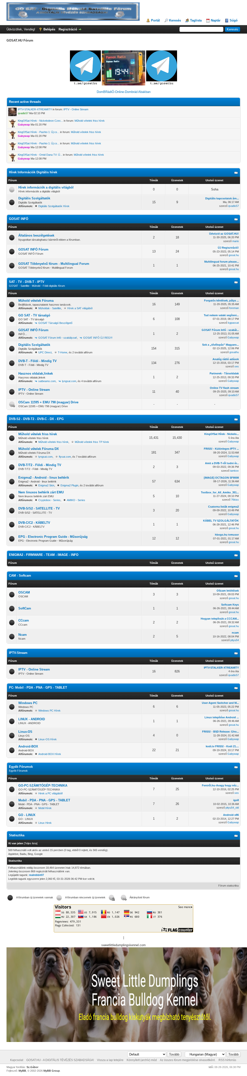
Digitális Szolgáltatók (34, 198)
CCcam (23, 620)
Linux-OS (25, 732)
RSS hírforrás (227, 1060)
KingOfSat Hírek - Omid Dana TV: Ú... (40, 154)
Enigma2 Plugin (69, 485)
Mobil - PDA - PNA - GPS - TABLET (44, 800)
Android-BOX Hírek (49, 754)
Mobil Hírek (45, 808)
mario (235, 241)
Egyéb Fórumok (21, 767)
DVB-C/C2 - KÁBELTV (34, 522)
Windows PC (27, 703)
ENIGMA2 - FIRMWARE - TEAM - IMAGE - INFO (43, 555)
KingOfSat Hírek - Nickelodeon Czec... (40, 120)
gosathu (234, 352)
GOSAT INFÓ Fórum (33, 249)
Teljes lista (31, 843)
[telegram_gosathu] (86, 84)
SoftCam (24, 608)
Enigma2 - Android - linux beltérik (43, 477)
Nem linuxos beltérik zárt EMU (41, 492)
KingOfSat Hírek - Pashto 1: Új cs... (38, 132)
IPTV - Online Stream (75, 109)
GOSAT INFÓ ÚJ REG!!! (97, 337)
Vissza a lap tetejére (110, 1060)
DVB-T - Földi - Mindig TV (37, 361)
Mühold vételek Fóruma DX (38, 449)
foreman (234, 308)
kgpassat (233, 322)
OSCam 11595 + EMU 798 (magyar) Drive (48, 402)
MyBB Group (51, 1070)
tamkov (234, 470)
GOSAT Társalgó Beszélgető (55, 322)
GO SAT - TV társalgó (34, 315)
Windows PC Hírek (49, 710)
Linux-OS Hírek (47, 739)
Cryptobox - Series (49, 500)
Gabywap (233, 337)
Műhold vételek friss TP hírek (92, 441)
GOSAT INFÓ (18, 219)
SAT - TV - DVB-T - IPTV (26, 282)
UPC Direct (45, 352)
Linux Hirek (45, 822)
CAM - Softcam (20, 575)
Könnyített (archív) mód (142, 1060)
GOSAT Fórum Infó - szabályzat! (57, 337)
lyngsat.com (69, 381)
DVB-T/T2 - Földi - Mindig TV (39, 465)
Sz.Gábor (32, 1067)
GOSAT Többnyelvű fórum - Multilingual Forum (53, 264)
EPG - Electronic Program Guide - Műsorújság (53, 536)
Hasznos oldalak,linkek (35, 373)
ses (236, 366)
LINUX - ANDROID (31, 719)
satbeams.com (47, 381)
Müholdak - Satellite (49, 308)
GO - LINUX (26, 815)
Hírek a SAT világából (79, 308)
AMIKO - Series (76, 500)
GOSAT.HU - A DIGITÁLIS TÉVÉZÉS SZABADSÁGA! (60, 1060)
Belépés (49, 29)
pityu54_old (232, 807)
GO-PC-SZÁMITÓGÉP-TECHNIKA (42, 785)
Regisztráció (68, 29)
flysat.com (65, 456)
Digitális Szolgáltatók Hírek (53, 206)
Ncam (22, 634)
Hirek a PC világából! (50, 793)
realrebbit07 (36, 874)
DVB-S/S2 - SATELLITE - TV (39, 508)
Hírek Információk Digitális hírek (33, 172)
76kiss (235, 499)
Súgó (234, 20)
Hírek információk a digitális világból (46, 187)
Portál (155, 20)
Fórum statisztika (228, 885)
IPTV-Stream (18, 653)
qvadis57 (233, 205)
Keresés (175, 20)
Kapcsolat (16, 1060)
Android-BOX (28, 746)
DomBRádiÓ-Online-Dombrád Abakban (124, 92)
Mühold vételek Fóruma (36, 300)
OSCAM (24, 592)
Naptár (215, 20)
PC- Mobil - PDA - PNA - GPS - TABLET (38, 687)
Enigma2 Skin (46, 485)
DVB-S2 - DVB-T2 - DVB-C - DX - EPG (36, 419)
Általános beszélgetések (36, 235)
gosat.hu (234, 255)
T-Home (62, 352)
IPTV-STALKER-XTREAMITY (35, 109)
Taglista (196, 20)
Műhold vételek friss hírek (90, 120)
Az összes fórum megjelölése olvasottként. (187, 1060)
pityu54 (234, 640)
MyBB (22, 1070)
